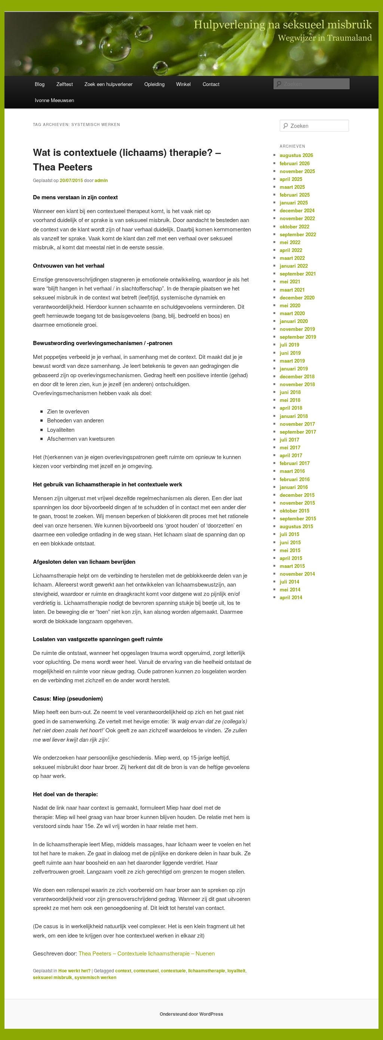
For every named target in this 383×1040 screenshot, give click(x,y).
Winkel (183, 83)
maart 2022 (292, 257)
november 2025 (297, 171)
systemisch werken (95, 977)
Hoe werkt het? (74, 970)
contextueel (146, 970)
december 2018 (297, 376)
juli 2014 (289, 581)
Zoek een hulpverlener (108, 83)
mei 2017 (290, 447)
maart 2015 (292, 565)
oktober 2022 (294, 226)
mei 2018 (290, 399)
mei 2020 (290, 305)
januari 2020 (294, 320)
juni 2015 (290, 542)
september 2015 (298, 518)
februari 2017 (295, 463)
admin (101, 180)
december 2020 (297, 297)
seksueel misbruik (52, 977)
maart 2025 (292, 186)
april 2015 (291, 557)
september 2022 (298, 234)
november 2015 (297, 502)
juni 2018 (290, 392)
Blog (40, 83)
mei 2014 (290, 589)
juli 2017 (289, 439)
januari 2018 (294, 415)
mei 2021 (290, 281)
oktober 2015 (294, 510)
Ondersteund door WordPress (191, 1013)
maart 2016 (292, 470)
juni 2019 (290, 352)
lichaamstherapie (206, 970)
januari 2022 (294, 265)
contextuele (173, 970)
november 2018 (297, 384)
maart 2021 (292, 289)
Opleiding (154, 83)
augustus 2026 (296, 155)
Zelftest (64, 83)
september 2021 (298, 273)
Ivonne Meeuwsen (54, 100)
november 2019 (297, 328)
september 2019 (298, 336)
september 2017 (298, 431)
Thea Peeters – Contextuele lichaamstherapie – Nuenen (147, 953)
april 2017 (291, 455)
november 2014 (297, 573)
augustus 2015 (296, 526)
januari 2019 (294, 368)
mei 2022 (290, 242)
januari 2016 (294, 486)
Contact (211, 83)
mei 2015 (290, 550)
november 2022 (297, 218)
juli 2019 (289, 344)
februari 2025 (295, 194)
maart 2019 (292, 360)
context (123, 970)
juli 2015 (289, 534)
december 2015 (297, 494)
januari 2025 (294, 202)
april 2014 (291, 597)
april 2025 (291, 178)
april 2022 (291, 249)
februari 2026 (295, 163)
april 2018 (291, 407)
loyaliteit (236, 970)
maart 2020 (292, 313)
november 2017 (297, 423)
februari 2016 (295, 479)
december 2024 (297, 210)
